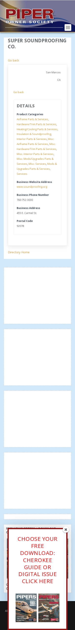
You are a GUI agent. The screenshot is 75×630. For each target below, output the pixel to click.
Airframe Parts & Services (32, 119)
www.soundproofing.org (32, 187)
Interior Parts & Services (32, 139)
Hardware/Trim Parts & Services (36, 124)
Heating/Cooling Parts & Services (37, 129)
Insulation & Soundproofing (34, 134)
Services (22, 174)
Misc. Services (37, 164)
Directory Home (19, 252)
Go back (13, 60)
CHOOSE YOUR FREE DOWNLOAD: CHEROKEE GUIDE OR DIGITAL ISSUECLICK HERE (38, 560)
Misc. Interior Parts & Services (35, 154)
